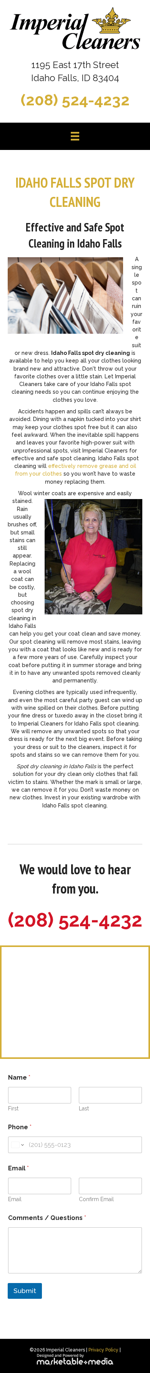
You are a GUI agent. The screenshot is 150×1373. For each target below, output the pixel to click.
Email (15, 1199)
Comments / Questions (47, 1218)
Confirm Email (96, 1199)
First (13, 1108)
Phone (20, 1127)
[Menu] (75, 136)
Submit (24, 1291)
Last (84, 1108)
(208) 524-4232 (75, 100)
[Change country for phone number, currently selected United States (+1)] (17, 1145)
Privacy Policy (103, 1350)
